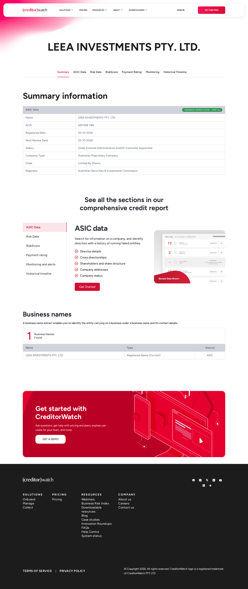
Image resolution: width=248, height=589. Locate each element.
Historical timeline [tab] (38, 274)
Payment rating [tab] (36, 255)
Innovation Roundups (96, 524)
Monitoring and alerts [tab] (40, 264)
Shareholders (136, 10)
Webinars (88, 499)
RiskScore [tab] (33, 246)
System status (91, 536)
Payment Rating (132, 72)
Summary (63, 72)
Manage (28, 503)
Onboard (29, 499)
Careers (123, 503)
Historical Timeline (175, 72)
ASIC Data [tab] (33, 227)
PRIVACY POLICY (72, 571)
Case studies (90, 519)
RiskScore (111, 72)
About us (124, 499)
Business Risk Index (95, 503)
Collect (28, 507)
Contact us (126, 507)
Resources (98, 10)
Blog (84, 515)
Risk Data (95, 72)
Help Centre (90, 532)
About (116, 10)
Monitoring (152, 72)
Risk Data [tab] (32, 236)
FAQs (85, 528)
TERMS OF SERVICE (37, 571)
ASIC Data (79, 72)
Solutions (64, 10)
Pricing (83, 10)
